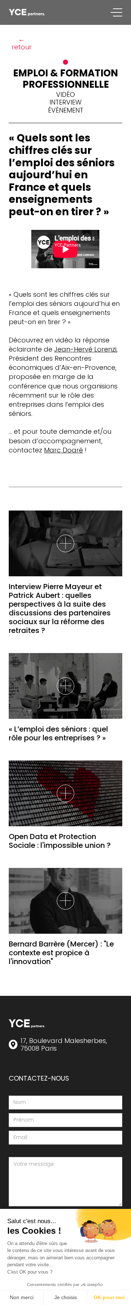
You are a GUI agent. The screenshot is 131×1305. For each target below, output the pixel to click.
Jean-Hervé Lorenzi (85, 349)
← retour (22, 43)
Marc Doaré (63, 450)
